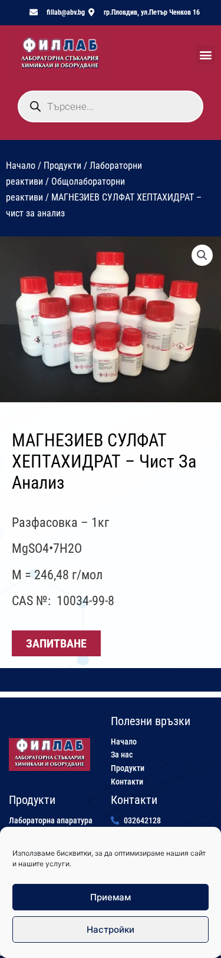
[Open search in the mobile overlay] (110, 106)
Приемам (110, 897)
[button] (205, 55)
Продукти (62, 165)
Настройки (110, 929)
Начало (20, 165)
